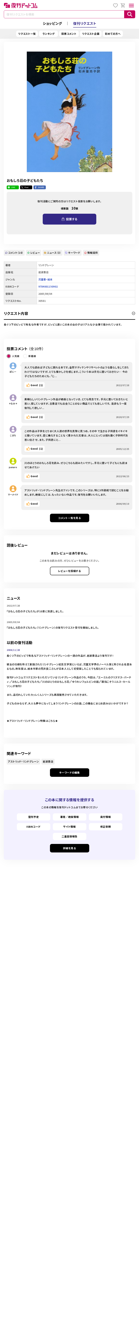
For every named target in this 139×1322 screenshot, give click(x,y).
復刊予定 (33, 817)
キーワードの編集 (69, 772)
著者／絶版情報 (69, 817)
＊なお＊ (13, 403)
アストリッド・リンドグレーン (23, 761)
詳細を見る (69, 848)
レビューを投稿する (69, 571)
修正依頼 (105, 826)
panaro (13, 467)
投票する (71, 219)
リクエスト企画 (91, 33)
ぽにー (13, 371)
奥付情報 (105, 817)
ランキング (49, 33)
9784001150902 (48, 286)
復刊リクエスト (84, 23)
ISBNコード (33, 826)
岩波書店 (48, 761)
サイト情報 (69, 826)
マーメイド (13, 494)
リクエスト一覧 (27, 33)
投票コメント (68, 33)
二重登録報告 (69, 836)
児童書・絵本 (45, 279)
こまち (13, 435)
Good (37, 385)
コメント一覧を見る (69, 518)
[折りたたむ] (133, 313)
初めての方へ (113, 33)
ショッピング (52, 23)
